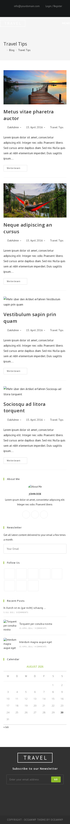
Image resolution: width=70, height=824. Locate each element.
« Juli (6, 727)
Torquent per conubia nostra (35, 624)
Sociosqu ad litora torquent (25, 407)
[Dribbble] (29, 10)
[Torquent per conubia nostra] (10, 626)
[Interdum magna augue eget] (10, 644)
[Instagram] (38, 10)
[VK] (33, 10)
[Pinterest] (24, 10)
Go (56, 779)
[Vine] (51, 10)
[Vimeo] (47, 10)
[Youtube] (21, 585)
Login (48, 6)
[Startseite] (4, 50)
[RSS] (55, 10)
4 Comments (40, 646)
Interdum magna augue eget (35, 642)
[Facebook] (20, 10)
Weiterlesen (17, 169)
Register (57, 6)
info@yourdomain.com (27, 6)
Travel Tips (24, 50)
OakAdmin (13, 127)
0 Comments (22, 612)
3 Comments (40, 628)
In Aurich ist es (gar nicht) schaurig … (25, 608)
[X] (15, 10)
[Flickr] (58, 792)
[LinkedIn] (45, 573)
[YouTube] (42, 10)
